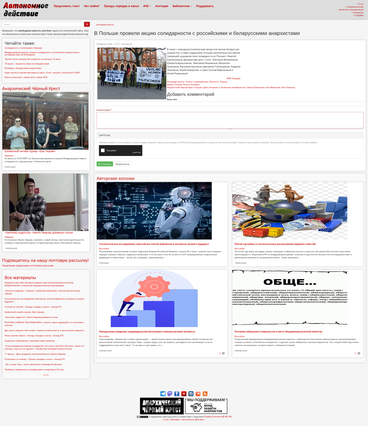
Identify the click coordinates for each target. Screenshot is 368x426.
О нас (166, 419)
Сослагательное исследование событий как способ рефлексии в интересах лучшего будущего (154, 244)
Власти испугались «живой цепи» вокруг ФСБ (26, 77)
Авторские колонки (116, 178)
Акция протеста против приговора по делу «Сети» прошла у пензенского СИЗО (42, 72)
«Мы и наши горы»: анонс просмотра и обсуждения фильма (33, 364)
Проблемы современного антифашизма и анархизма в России (34, 369)
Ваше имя (172, 99)
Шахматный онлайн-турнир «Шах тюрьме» (30, 151)
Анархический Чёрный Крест (31, 88)
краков (170, 84)
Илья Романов (288, 87)
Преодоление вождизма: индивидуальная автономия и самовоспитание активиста (147, 331)
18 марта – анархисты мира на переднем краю (27, 63)
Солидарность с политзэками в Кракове (23, 47)
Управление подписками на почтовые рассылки (27, 265)
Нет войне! (91, 6)
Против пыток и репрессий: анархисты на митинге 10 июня (33, 59)
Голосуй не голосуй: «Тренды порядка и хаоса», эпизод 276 (33, 306)
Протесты (213, 81)
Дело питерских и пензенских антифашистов (224, 87)
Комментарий (104, 109)
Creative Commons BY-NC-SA (217, 416)
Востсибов (104, 248)
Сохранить (105, 163)
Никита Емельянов (255, 87)
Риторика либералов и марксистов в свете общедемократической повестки (278, 331)
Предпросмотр (122, 163)
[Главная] (27, 10)
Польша (178, 84)
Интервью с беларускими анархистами (23, 68)
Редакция (9, 155)
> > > (46, 374)
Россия (186, 84)
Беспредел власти (105, 24)
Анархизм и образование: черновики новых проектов (30, 340)
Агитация (161, 6)
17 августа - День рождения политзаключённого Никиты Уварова (35, 353)
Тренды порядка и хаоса (121, 6)
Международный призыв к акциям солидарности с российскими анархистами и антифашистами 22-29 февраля (42, 53)
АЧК (146, 6)
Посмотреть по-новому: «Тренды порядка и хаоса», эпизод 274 (35, 359)
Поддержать (205, 6)
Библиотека (181, 6)
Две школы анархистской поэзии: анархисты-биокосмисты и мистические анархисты (44, 330)
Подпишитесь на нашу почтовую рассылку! (45, 260)
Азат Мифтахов (273, 87)
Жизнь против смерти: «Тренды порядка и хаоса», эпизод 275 (34, 335)
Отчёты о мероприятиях (196, 81)
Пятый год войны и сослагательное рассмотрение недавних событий (275, 244)
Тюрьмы (223, 81)
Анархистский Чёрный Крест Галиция (184, 87)
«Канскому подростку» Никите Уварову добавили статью (39, 232)
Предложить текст (67, 6)
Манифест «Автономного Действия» (187, 419)
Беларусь (195, 84)
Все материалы (20, 277)
